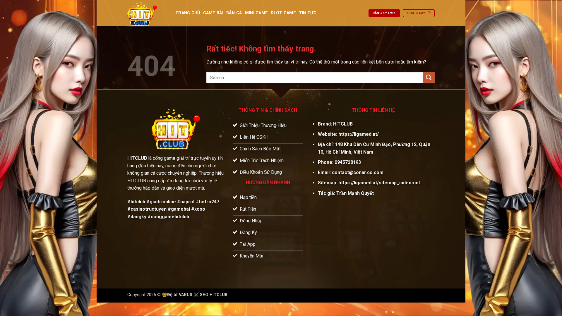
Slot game (283, 13)
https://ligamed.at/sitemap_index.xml (379, 183)
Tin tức (307, 13)
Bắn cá (234, 13)
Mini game (256, 13)
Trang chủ (187, 13)
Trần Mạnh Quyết (355, 193)
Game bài (213, 13)
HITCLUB (343, 124)
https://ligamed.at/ (358, 134)
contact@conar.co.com (357, 172)
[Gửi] (429, 77)
